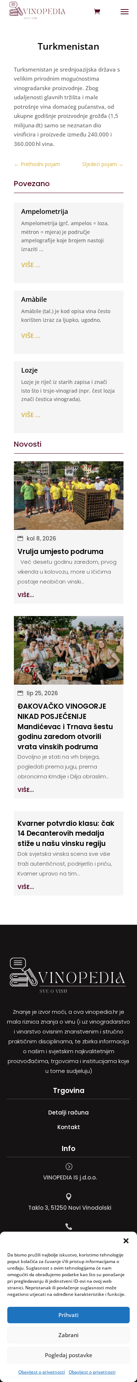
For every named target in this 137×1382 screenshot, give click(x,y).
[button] (126, 1240)
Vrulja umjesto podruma (60, 552)
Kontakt (68, 1127)
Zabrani (68, 1335)
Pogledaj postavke (68, 1355)
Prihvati (68, 1315)
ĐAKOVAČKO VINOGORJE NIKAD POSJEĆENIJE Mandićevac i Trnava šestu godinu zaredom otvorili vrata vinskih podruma (65, 726)
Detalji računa (68, 1112)
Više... (26, 595)
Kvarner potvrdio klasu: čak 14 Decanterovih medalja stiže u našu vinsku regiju (66, 833)
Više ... (31, 265)
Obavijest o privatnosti (41, 1372)
